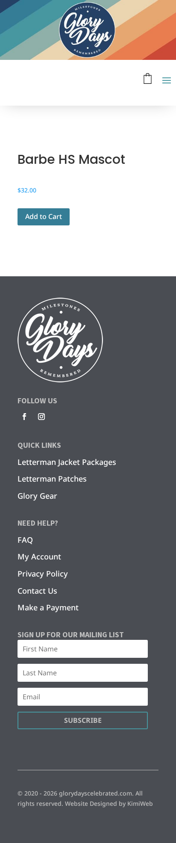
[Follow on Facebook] (24, 416)
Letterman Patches (52, 478)
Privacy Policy (43, 573)
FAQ (25, 540)
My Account (39, 556)
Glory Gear (37, 496)
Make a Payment (48, 607)
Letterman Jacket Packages (67, 462)
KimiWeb (140, 803)
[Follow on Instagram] (41, 416)
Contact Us (37, 591)
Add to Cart (43, 216)
